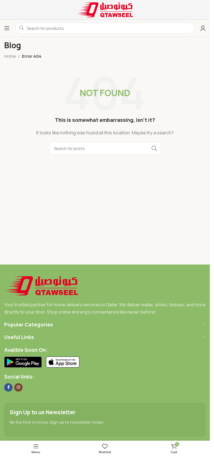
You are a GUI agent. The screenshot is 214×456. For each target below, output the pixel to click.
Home (10, 56)
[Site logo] (105, 9)
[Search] (154, 148)
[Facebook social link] (8, 387)
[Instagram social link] (18, 387)
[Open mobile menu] (7, 28)
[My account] (202, 28)
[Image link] (41, 285)
